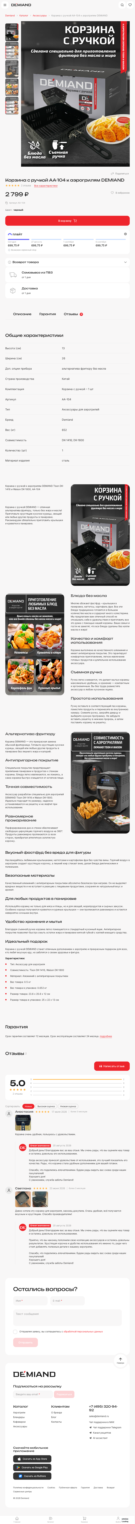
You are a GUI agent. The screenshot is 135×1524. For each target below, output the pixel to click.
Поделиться (122, 173)
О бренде (56, 1412)
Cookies (51, 1487)
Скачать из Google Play (35, 1467)
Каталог (23, 15)
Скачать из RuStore (35, 1476)
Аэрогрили (19, 1412)
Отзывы (73, 314)
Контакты (56, 1421)
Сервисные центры (22, 1491)
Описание (22, 314)
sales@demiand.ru (99, 1416)
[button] (67, 262)
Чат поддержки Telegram (107, 1427)
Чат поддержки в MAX (101, 1422)
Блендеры (19, 1417)
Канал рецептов (102, 1432)
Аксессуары (40, 15)
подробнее (106, 1036)
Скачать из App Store (35, 1458)
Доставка (98, 1487)
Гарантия (47, 314)
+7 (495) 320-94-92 (103, 1408)
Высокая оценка (46, 1106)
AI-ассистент (100, 1438)
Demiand (10, 15)
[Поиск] (122, 5)
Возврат (111, 1487)
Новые (28, 1106)
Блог (53, 1417)
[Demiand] (21, 5)
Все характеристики (45, 185)
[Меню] (5, 5)
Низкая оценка (68, 1106)
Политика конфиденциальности (28, 1487)
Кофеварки (19, 1421)
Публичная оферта (68, 1487)
